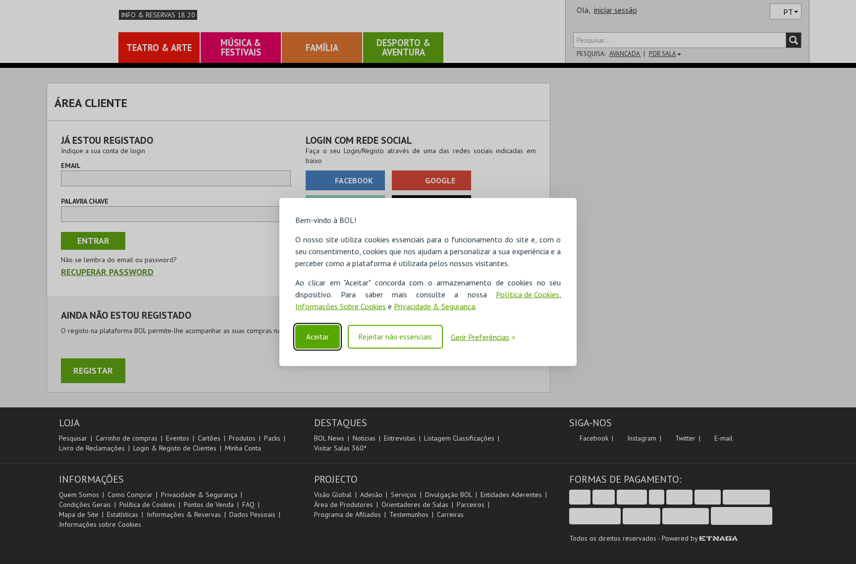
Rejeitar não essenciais (395, 336)
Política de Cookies (527, 294)
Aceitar (317, 336)
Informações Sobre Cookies (340, 306)
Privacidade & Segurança (434, 306)
